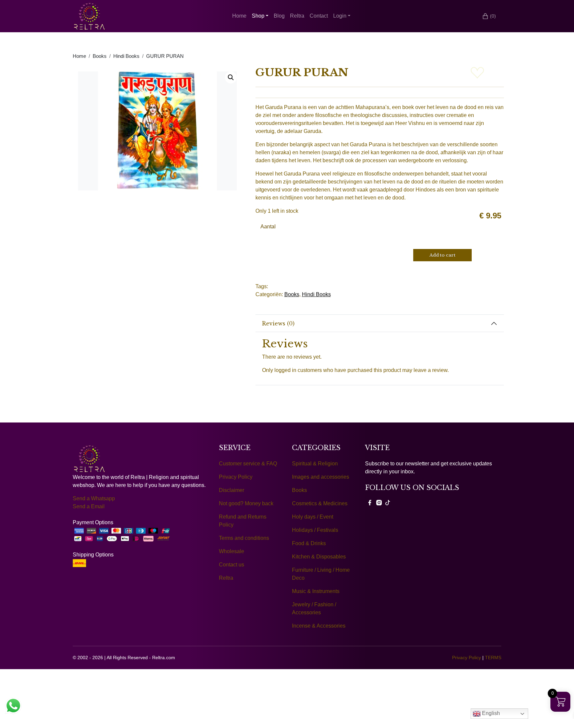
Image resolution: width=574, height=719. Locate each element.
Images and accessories (320, 477)
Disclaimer (231, 490)
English (490, 713)
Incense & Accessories (318, 626)
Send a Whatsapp (94, 498)
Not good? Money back (246, 503)
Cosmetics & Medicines (319, 503)
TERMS (493, 657)
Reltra (297, 16)
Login (339, 16)
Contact (319, 16)
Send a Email (89, 506)
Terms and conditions (244, 538)
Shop (258, 16)
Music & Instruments (315, 591)
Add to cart (442, 255)
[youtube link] (388, 502)
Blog (279, 16)
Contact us (231, 564)
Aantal (268, 226)
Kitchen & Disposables (319, 556)
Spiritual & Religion (315, 463)
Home (239, 16)
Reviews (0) (278, 323)
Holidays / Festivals (315, 530)
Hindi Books (126, 56)
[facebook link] (369, 502)
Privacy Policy (235, 477)
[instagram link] (379, 502)
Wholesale (231, 551)
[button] (231, 77)
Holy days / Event (312, 517)
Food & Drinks (309, 543)
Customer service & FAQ (248, 463)
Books (100, 56)
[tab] (379, 323)
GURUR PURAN (165, 56)
